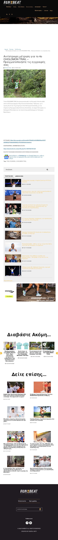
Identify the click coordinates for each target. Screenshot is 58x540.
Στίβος (14, 6)
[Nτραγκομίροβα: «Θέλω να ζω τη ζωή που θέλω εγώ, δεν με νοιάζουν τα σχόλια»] (13, 246)
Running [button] (8, 6)
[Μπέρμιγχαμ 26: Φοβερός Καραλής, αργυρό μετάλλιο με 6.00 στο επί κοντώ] (13, 271)
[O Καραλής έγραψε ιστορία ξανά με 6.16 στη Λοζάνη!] (13, 183)
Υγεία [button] (44, 6)
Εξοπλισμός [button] (38, 10)
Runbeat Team (8, 67)
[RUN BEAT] (12, 3)
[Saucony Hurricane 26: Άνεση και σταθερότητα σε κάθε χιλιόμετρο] (13, 235)
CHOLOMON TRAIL (21, 161)
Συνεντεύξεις (29, 6)
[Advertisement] (29, 38)
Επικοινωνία (22, 501)
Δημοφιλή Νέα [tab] (19, 176)
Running (11, 49)
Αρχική (6, 49)
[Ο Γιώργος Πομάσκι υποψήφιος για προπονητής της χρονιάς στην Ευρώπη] (13, 222)
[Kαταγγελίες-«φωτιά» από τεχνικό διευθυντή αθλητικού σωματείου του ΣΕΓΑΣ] (13, 195)
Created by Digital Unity (29, 531)
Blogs (51, 10)
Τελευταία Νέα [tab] (9, 176)
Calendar (46, 10)
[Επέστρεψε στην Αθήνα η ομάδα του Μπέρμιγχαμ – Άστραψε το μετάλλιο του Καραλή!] (13, 258)
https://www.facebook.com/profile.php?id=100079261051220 (20, 149)
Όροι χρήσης (33, 501)
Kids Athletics (21, 6)
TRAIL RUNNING (11, 161)
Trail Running (18, 49)
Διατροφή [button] (37, 6)
